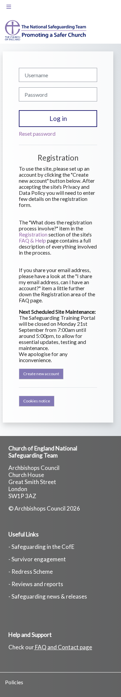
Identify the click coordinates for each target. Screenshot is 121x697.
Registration (33, 234)
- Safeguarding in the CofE (41, 546)
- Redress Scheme (30, 571)
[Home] (43, 30)
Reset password (37, 133)
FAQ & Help (32, 240)
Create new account (41, 373)
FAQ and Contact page (63, 647)
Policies (14, 682)
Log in (58, 118)
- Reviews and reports (35, 583)
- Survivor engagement (37, 559)
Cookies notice (36, 400)
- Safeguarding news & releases (47, 596)
